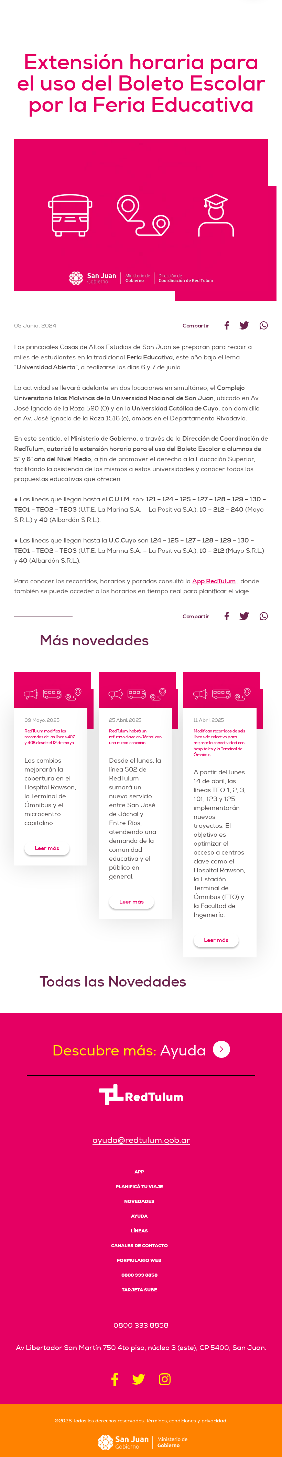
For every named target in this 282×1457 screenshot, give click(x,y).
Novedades (139, 1201)
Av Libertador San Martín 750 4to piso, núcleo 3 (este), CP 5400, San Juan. (141, 1347)
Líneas (139, 1231)
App (139, 1172)
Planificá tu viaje (139, 1187)
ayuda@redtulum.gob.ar (141, 1140)
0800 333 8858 (139, 1275)
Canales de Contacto (139, 1246)
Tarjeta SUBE (139, 1290)
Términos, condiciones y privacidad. (186, 1421)
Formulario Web (139, 1260)
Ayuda (139, 1216)
